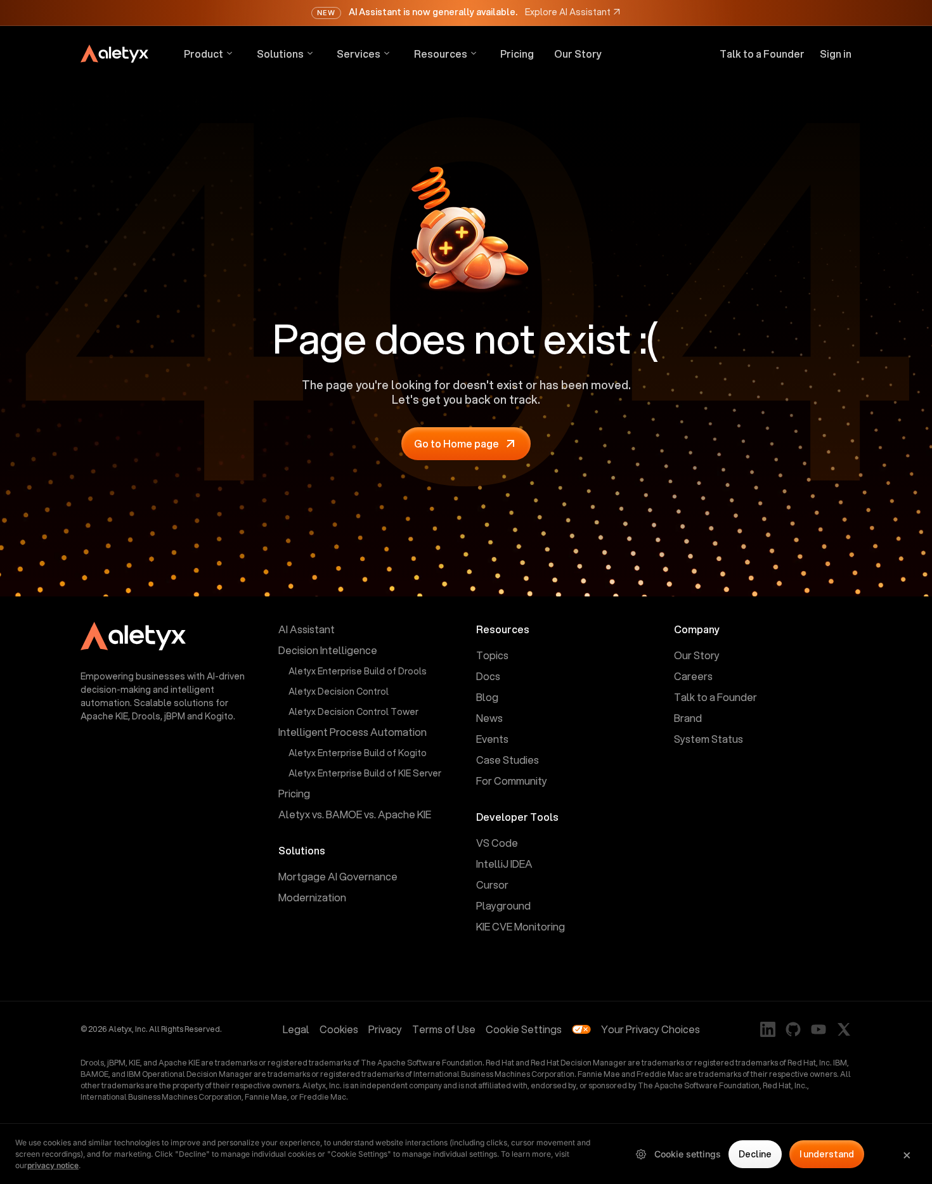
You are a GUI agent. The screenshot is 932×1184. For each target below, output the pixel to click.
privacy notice (53, 1165)
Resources (440, 53)
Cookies (339, 1029)
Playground (503, 905)
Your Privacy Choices (650, 1029)
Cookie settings (687, 1154)
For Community (511, 780)
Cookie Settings (524, 1029)
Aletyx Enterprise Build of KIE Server (364, 773)
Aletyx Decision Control (338, 691)
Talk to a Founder (762, 54)
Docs (488, 676)
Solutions (280, 53)
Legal (296, 1029)
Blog (487, 697)
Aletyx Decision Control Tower (353, 711)
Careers (693, 676)
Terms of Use (444, 1029)
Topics (492, 655)
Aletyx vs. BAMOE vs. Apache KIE (354, 814)
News (489, 718)
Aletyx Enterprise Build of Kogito (357, 753)
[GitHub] (793, 1029)
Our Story (578, 54)
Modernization (312, 897)
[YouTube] (818, 1029)
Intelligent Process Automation (352, 731)
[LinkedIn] (767, 1029)
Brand (688, 718)
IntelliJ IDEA (504, 863)
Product (203, 53)
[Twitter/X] (843, 1029)
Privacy (385, 1029)
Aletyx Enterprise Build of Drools (357, 671)
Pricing (517, 54)
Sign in (835, 54)
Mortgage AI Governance (338, 876)
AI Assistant (306, 629)
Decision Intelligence (327, 650)
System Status (708, 738)
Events (492, 738)
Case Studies (507, 759)
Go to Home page (456, 443)
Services (358, 53)
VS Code (497, 842)
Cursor (492, 884)
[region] (466, 1153)
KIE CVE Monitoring (520, 926)
